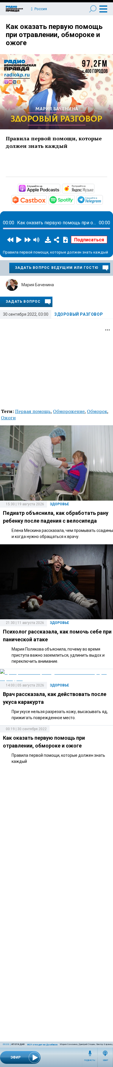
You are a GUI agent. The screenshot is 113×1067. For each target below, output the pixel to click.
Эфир (105, 1060)
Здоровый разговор (78, 314)
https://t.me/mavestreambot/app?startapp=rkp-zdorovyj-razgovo (102, 199)
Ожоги (8, 417)
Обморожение (69, 411)
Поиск (92, 8)
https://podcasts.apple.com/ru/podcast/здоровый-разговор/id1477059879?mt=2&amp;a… (59, 188)
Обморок (97, 411)
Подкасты (89, 1060)
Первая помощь (33, 411)
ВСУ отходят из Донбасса (42, 1044)
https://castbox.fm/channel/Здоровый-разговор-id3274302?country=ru (46, 199)
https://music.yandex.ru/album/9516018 (93, 188)
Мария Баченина (37, 284)
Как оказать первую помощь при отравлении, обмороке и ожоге (54, 35)
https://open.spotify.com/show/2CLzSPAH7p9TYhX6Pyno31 (74, 199)
